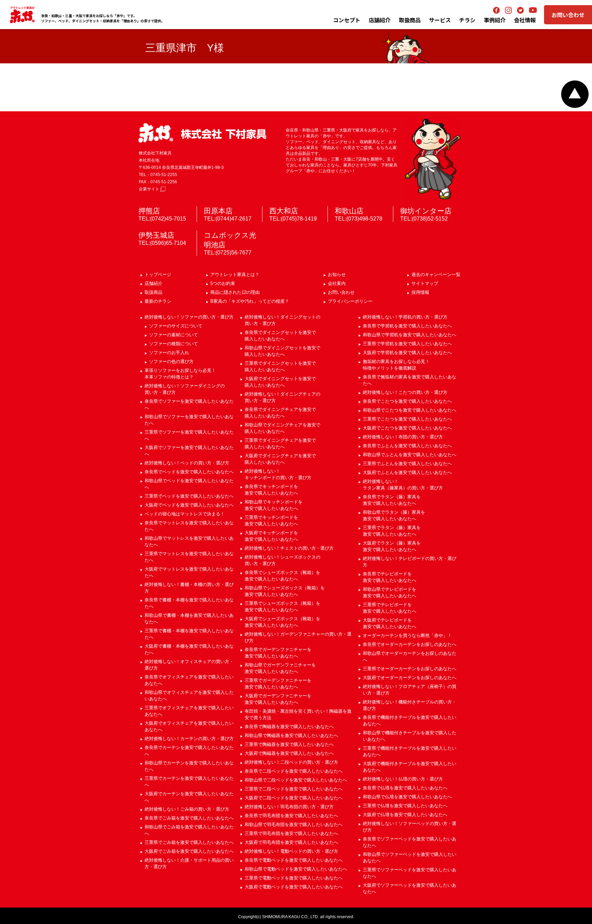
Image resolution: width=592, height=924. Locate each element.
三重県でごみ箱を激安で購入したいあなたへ (189, 842)
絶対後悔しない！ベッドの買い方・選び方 (187, 462)
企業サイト (149, 189)
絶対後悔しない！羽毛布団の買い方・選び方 (289, 806)
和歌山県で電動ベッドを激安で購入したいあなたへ (296, 869)
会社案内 (337, 283)
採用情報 (420, 292)
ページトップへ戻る (575, 94)
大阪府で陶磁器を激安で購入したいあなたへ (289, 753)
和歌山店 (349, 211)
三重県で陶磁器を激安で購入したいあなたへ (289, 744)
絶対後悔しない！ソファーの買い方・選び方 (189, 317)
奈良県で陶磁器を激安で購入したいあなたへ (289, 726)
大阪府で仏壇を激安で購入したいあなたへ (405, 814)
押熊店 (149, 211)
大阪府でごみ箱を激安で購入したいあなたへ (189, 851)
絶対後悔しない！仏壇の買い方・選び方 (403, 779)
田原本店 (218, 211)
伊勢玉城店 (156, 235)
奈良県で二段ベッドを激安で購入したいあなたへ (294, 771)
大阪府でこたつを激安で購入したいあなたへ (407, 427)
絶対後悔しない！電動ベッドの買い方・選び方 (291, 851)
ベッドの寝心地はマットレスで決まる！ (185, 513)
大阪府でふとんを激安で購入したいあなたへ (407, 472)
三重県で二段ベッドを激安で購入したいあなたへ (294, 788)
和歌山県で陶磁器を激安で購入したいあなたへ (291, 735)
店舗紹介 (380, 20)
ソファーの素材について (173, 334)
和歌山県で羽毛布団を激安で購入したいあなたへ (294, 824)
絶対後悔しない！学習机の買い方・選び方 (405, 317)
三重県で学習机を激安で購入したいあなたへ (407, 343)
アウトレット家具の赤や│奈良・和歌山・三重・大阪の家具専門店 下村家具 (22, 14)
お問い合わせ (568, 15)
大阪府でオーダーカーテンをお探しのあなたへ (409, 677)
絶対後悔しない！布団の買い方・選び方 (403, 436)
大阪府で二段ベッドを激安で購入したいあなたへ (294, 797)
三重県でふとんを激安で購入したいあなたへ (407, 463)
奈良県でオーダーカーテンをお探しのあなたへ (409, 644)
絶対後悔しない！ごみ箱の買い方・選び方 (187, 809)
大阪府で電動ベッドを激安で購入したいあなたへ (294, 886)
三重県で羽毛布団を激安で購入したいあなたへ (291, 833)
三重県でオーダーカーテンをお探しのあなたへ (409, 668)
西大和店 (283, 211)
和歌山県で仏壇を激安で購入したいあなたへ (407, 796)
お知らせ (337, 274)
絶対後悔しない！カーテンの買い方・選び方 (189, 738)
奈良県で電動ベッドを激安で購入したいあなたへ (294, 860)
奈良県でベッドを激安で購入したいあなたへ (189, 471)
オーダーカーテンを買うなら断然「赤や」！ (407, 635)
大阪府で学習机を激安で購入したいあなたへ (407, 352)
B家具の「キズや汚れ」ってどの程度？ (249, 301)
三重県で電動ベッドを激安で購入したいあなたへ (294, 878)
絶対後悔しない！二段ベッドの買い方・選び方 (291, 762)
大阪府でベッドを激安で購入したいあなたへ (189, 505)
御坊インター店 (426, 211)
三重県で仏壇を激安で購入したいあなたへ (405, 805)
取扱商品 (153, 292)
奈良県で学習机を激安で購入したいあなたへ (407, 325)
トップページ (158, 274)
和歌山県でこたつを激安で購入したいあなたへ (409, 410)
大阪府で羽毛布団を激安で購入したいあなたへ (291, 842)
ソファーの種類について (173, 343)
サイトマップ (424, 283)
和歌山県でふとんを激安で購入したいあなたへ (409, 454)
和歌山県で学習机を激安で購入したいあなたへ (409, 334)
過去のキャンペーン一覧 (435, 274)
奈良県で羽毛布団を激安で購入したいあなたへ (291, 815)
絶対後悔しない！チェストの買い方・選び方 (289, 548)
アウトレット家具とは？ (234, 274)
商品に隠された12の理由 (235, 292)
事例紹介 (495, 20)
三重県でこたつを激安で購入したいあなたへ (407, 419)
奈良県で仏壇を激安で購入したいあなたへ (405, 787)
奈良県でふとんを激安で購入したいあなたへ (407, 445)
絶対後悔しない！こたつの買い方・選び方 (405, 392)
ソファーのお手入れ (169, 352)
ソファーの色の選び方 (171, 361)
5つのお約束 (222, 283)
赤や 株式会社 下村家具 (202, 133)
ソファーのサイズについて (175, 325)
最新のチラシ (158, 301)
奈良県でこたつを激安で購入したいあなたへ (407, 401)
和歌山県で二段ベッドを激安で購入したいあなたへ (296, 780)
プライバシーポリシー (350, 301)
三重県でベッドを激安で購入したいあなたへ (189, 496)
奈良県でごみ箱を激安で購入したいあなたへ (189, 818)
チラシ (467, 20)
